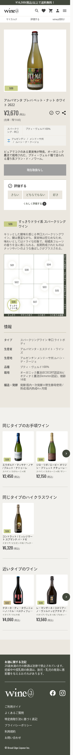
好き (55, 194)
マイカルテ (11, 19)
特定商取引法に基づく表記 (21, 719)
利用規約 (10, 731)
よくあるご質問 (14, 712)
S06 (11, 88)
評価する (35, 19)
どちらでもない (35, 194)
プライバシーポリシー (18, 725)
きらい (15, 194)
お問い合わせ (13, 737)
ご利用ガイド (13, 706)
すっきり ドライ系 (14, 304)
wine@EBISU (58, 19)
